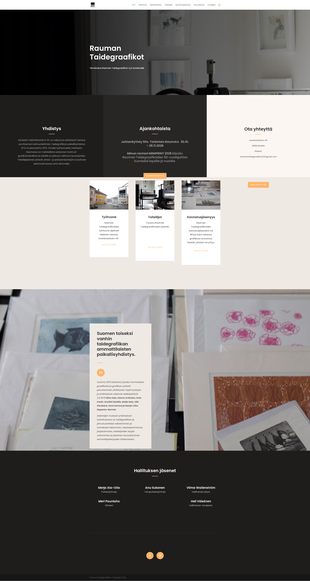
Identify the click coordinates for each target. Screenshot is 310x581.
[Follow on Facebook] (150, 555)
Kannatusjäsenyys (183, 5)
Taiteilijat (168, 5)
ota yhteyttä (258, 184)
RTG (133, 5)
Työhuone (143, 5)
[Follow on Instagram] (160, 555)
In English (212, 5)
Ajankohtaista (156, 5)
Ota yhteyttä (199, 5)
